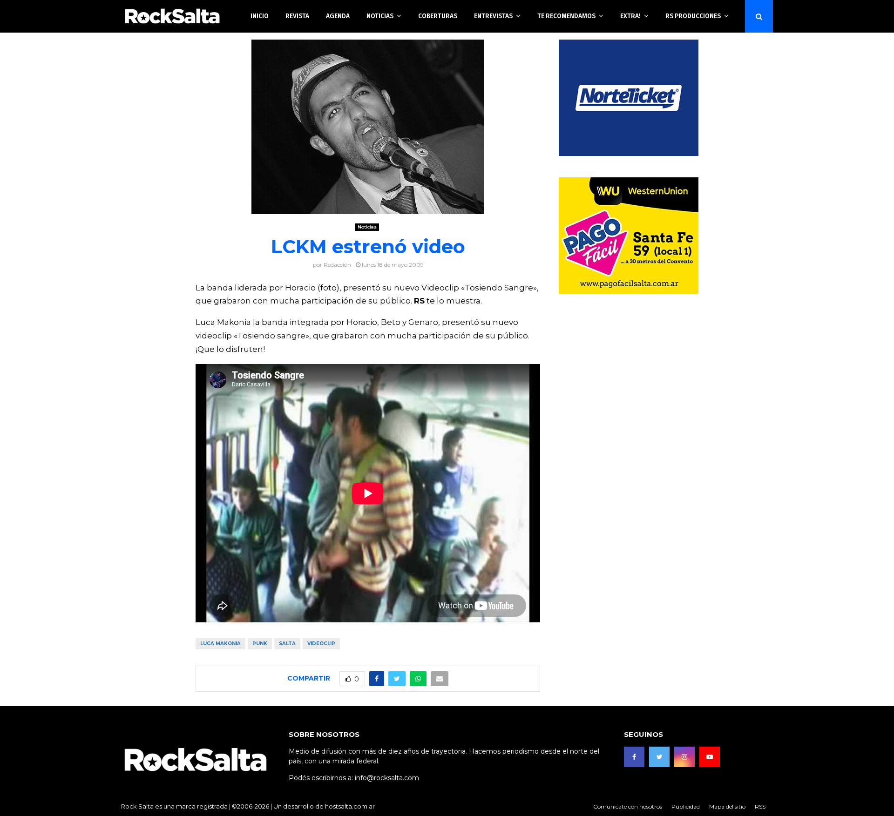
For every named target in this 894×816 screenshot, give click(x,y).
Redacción (337, 264)
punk (259, 644)
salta (287, 644)
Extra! (630, 16)
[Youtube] (709, 757)
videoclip (321, 644)
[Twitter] (659, 757)
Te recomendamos (566, 16)
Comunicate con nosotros (627, 806)
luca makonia (220, 644)
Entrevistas (493, 16)
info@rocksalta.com (387, 778)
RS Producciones (693, 16)
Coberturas (437, 16)
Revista (297, 16)
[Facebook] (634, 757)
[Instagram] (684, 757)
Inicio (260, 16)
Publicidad (685, 806)
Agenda (338, 16)
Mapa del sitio (727, 806)
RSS (760, 806)
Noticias (379, 16)
